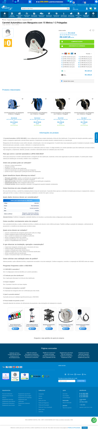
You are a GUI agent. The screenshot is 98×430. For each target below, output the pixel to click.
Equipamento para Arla (83, 357)
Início (5, 19)
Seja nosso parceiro (67, 407)
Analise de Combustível (66, 355)
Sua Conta (65, 393)
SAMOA (17, 24)
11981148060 (82, 399)
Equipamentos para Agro (7, 399)
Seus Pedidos (93, 4)
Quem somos (42, 409)
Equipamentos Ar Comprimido (24, 397)
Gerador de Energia (49, 354)
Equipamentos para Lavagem (24, 395)
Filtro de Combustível (66, 354)
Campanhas (41, 394)
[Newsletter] (81, 381)
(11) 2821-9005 (84, 393)
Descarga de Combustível (31, 354)
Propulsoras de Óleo (66, 357)
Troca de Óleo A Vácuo (83, 355)
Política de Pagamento (44, 402)
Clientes (40, 396)
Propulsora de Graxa (83, 352)
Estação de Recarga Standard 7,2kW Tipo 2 (82, 325)
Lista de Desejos (66, 397)
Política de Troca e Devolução (45, 407)
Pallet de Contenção (32, 352)
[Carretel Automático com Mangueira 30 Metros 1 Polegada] (14, 111)
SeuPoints (41, 411)
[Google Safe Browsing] (46, 376)
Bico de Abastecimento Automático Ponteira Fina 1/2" (15, 325)
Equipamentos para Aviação (8, 405)
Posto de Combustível (7, 393)
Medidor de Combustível (49, 352)
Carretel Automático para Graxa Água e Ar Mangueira (66, 325)
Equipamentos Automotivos (8, 403)
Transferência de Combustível (31, 355)
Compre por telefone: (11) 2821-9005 (68, 4)
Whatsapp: (80, 4)
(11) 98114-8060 (85, 4)
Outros (19, 405)
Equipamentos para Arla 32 (24, 393)
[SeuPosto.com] (7, 8)
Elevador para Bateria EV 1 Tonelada (49, 325)
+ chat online (82, 404)
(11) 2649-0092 (84, 396)
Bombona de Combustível (31, 357)
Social (59, 374)
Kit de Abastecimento (14, 357)
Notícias (40, 398)
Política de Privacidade (44, 405)
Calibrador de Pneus (14, 353)
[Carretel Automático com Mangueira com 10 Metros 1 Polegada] (84, 111)
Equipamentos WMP (27, 19)
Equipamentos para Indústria (14, 19)
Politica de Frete (42, 400)
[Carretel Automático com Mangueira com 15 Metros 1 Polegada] (37, 111)
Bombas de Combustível (49, 355)
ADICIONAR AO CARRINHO (77, 46)
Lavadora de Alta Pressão (14, 354)
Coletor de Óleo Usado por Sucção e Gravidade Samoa (32, 325)
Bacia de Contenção (84, 354)
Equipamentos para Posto (66, 352)
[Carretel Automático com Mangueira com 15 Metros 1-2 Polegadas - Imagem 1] (7, 32)
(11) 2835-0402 (84, 395)
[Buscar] (68, 8)
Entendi (85, 427)
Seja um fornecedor (67, 402)
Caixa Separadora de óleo (48, 357)
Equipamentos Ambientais (24, 403)
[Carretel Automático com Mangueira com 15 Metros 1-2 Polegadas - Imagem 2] (7, 42)
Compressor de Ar (14, 356)
